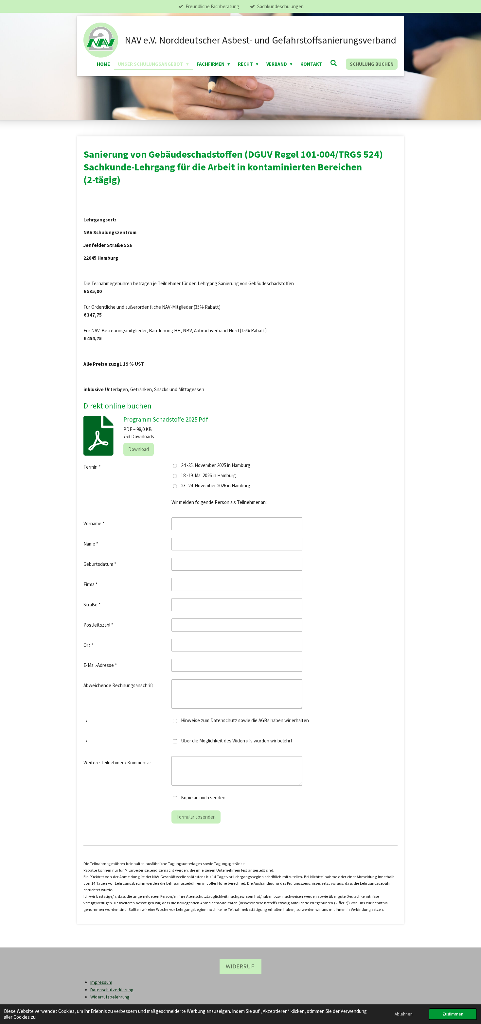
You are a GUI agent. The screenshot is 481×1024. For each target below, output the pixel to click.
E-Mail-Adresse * (100, 665)
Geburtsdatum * (99, 564)
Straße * (91, 604)
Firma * (90, 584)
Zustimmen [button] (452, 1014)
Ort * (88, 645)
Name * (90, 544)
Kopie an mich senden (203, 797)
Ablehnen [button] (404, 1014)
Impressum (101, 982)
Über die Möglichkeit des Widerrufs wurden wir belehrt (237, 741)
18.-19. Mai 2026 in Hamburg (208, 475)
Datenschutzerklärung (112, 990)
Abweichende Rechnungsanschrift (118, 685)
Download (138, 449)
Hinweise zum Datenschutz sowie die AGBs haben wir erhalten (245, 720)
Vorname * (93, 523)
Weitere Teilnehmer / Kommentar (117, 762)
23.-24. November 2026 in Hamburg (215, 485)
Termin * (91, 467)
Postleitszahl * (98, 625)
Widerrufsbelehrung (110, 997)
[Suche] (333, 63)
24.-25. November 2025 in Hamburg (215, 465)
